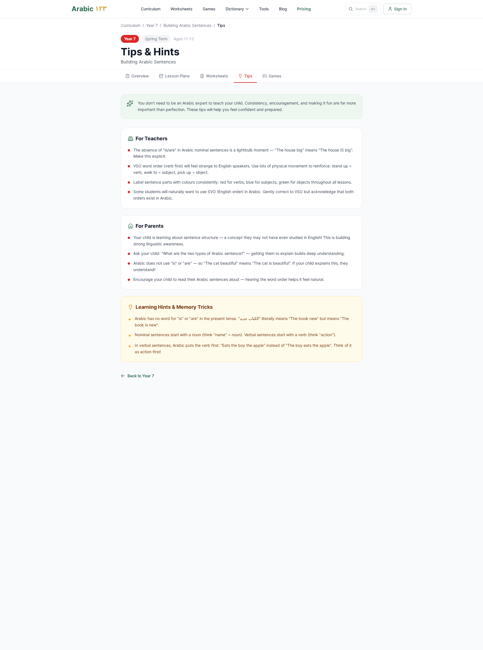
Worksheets (182, 8)
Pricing (304, 8)
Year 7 (152, 25)
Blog (283, 8)
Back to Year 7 (140, 375)
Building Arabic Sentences (187, 25)
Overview (140, 75)
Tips (248, 75)
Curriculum (150, 8)
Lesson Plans (177, 75)
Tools (264, 8)
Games (209, 8)
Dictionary (235, 8)
